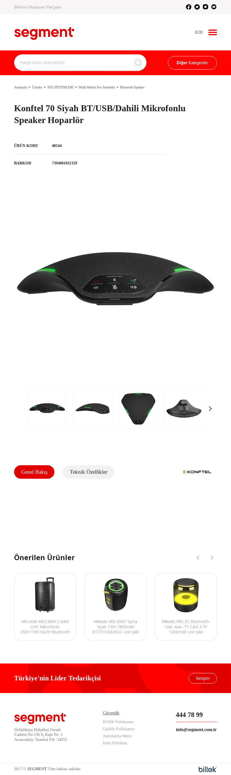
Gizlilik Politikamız (118, 729)
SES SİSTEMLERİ (60, 87)
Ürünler (37, 87)
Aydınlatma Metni (117, 736)
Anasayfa (20, 87)
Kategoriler (192, 62)
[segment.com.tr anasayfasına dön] (44, 31)
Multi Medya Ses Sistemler (97, 87)
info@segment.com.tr (196, 729)
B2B (199, 32)
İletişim (203, 678)
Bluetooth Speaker (132, 87)
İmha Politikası (115, 743)
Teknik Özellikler (88, 472)
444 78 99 (189, 714)
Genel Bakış (34, 472)
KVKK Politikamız (118, 722)
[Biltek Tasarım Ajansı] (208, 769)
